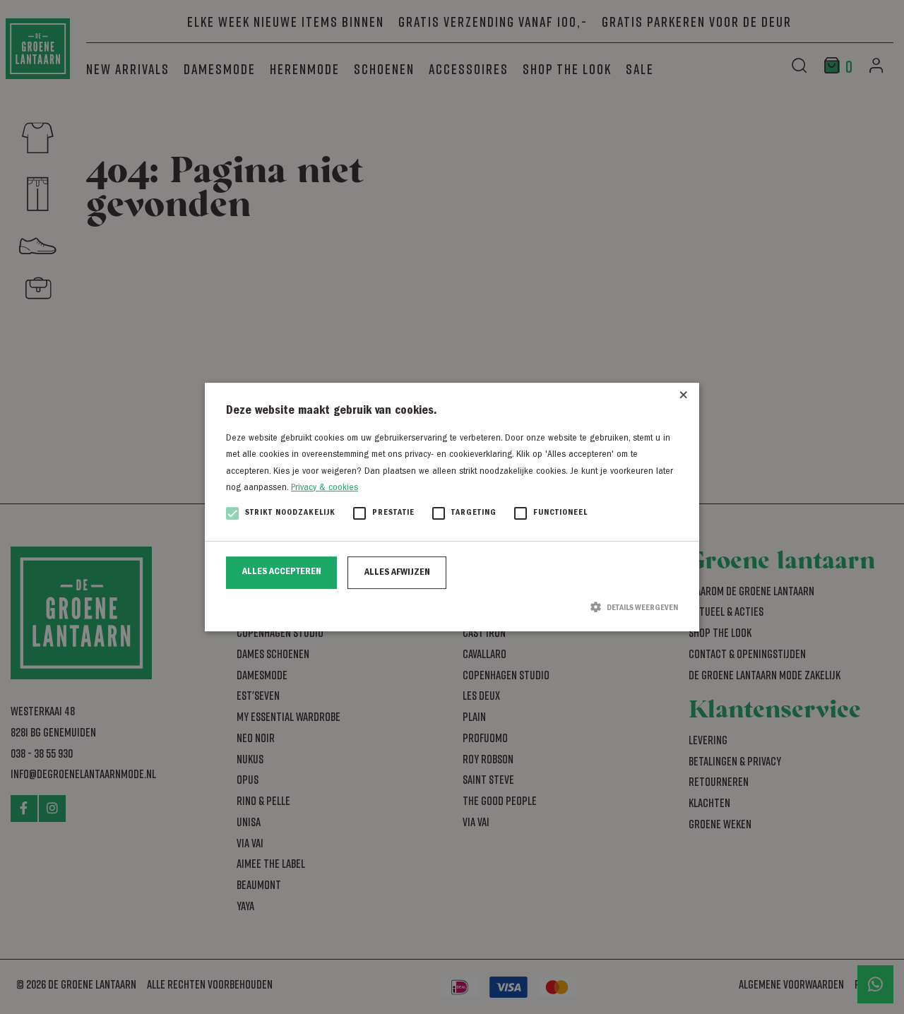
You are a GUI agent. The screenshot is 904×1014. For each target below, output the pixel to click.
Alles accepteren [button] (281, 572)
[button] (452, 607)
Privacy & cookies (324, 488)
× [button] (683, 398)
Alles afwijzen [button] (397, 573)
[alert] (452, 507)
